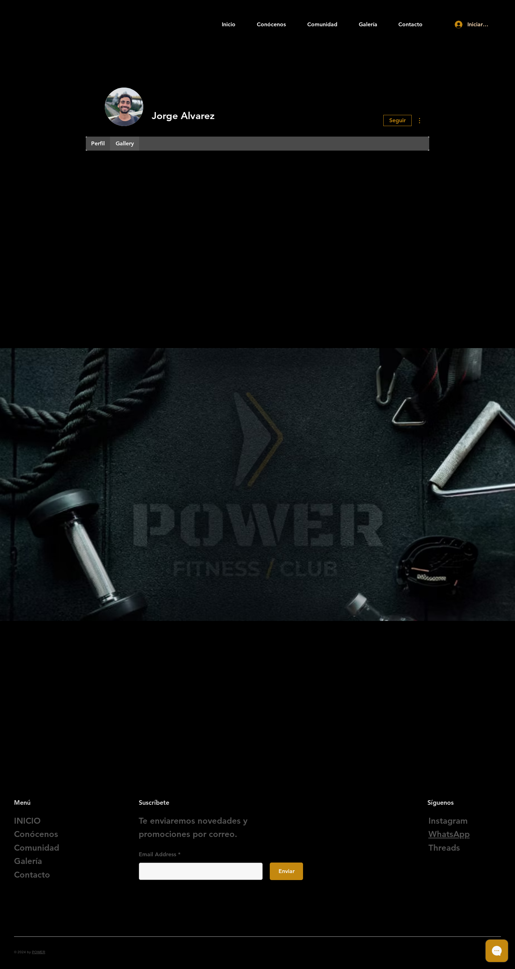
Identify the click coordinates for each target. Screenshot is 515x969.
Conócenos (36, 834)
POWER (38, 952)
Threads (444, 848)
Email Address (157, 854)
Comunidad (36, 848)
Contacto (32, 875)
